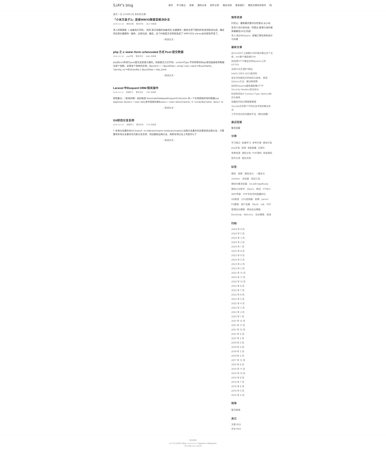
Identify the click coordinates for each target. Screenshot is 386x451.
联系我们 (239, 5)
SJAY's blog (123, 5)
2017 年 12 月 (238, 360)
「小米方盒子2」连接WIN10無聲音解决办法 (141, 19)
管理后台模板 (238, 209)
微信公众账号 (238, 188)
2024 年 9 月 (238, 229)
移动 (258, 188)
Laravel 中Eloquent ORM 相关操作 (135, 88)
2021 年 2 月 (237, 338)
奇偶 (257, 199)
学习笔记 (181, 5)
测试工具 (255, 178)
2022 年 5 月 (237, 299)
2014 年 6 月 (237, 386)
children (235, 178)
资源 (191, 5)
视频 (240, 173)
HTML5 (267, 188)
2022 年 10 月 (238, 281)
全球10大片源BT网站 (242, 69)
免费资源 (235, 152)
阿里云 (234, 23)
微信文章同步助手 (257, 5)
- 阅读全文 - (169, 39)
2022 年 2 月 (237, 312)
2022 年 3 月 (238, 307)
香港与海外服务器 (240, 27)
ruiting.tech (212, 443)
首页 (170, 5)
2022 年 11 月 (238, 277)
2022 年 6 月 (237, 294)
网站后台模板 (254, 209)
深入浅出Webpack (240, 35)
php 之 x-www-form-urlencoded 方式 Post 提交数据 (148, 52)
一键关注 (260, 173)
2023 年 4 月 (238, 264)
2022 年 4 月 (238, 303)
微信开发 (267, 142)
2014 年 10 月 (238, 373)
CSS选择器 (247, 199)
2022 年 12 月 (238, 272)
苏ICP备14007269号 (193, 446)
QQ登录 (235, 199)
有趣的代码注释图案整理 (243, 101)
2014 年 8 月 (237, 377)
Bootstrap (236, 214)
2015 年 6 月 (237, 364)
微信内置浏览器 (239, 183)
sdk (262, 204)
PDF (269, 204)
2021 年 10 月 (238, 329)
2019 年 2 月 (237, 355)
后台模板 (259, 214)
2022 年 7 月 (237, 290)
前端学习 (246, 142)
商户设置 (245, 204)
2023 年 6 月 (238, 255)
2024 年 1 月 (237, 246)
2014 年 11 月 (238, 368)
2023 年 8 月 (238, 251)
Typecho (201, 443)
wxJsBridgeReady (258, 183)
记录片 (261, 147)
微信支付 (249, 173)
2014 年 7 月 (237, 382)
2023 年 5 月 (238, 259)
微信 (233, 173)
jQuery (250, 188)
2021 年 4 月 (237, 333)
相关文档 (227, 5)
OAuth (255, 204)
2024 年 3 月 (238, 237)
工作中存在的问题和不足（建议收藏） (250, 114)
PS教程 (235, 204)
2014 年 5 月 (237, 390)
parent (264, 199)
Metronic (248, 214)
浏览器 (245, 178)
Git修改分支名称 (123, 120)
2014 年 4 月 (237, 395)
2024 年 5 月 (238, 233)
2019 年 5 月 (237, 342)
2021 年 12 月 (238, 320)
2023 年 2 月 (238, 268)
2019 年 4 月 (237, 347)
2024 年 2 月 (238, 242)
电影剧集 (251, 147)
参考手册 (256, 142)
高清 (269, 214)
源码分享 (201, 5)
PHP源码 (257, 152)
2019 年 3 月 (237, 351)
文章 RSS (236, 424)
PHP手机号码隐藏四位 (254, 194)
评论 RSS (236, 428)
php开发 (235, 147)
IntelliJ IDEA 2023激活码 (244, 73)
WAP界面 (236, 194)
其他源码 (267, 152)
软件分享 (214, 5)
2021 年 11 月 (238, 325)
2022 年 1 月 (237, 316)
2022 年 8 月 (237, 285)
